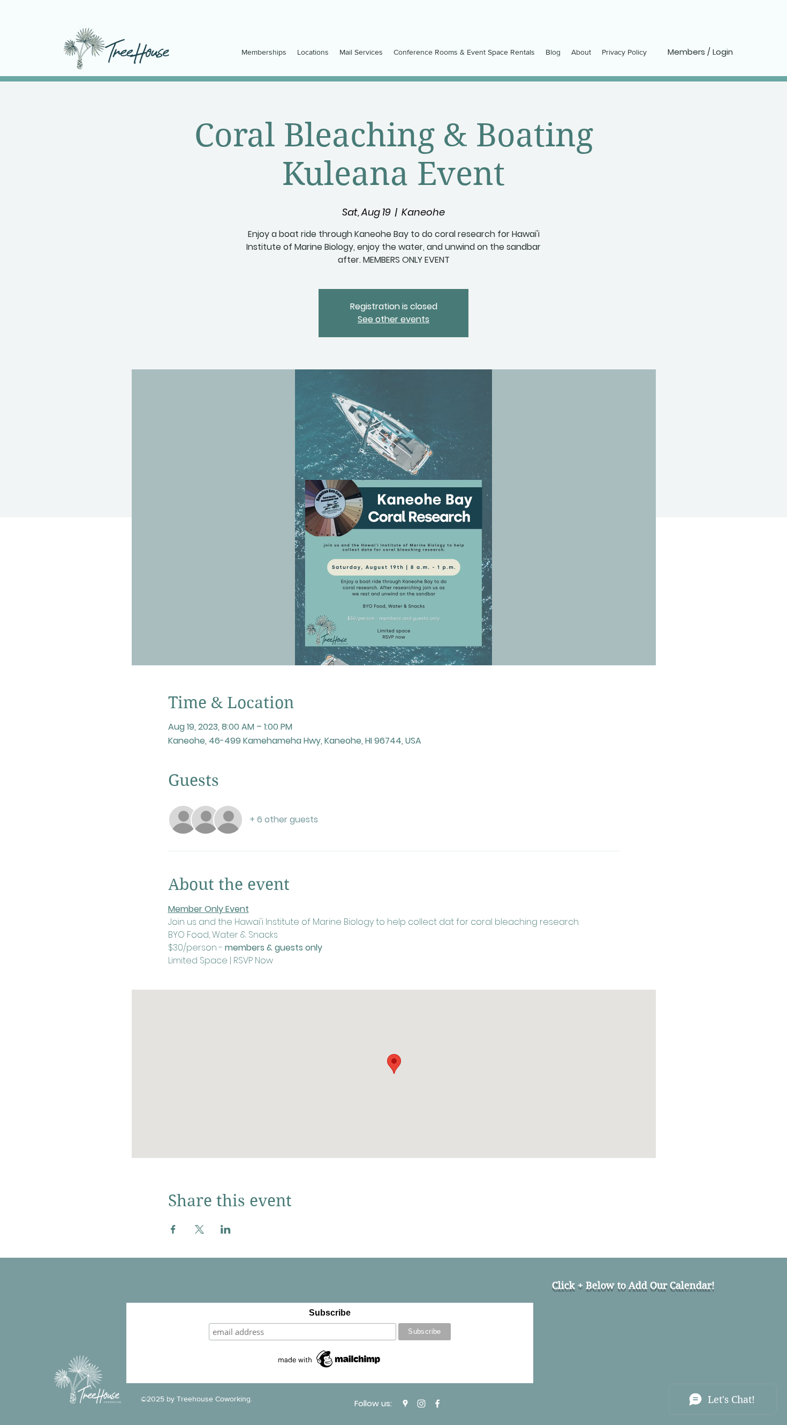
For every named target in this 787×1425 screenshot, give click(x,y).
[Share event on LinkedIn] (226, 1229)
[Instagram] (421, 1403)
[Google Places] (405, 1403)
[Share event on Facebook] (173, 1229)
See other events (393, 319)
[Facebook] (437, 1403)
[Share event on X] (199, 1229)
